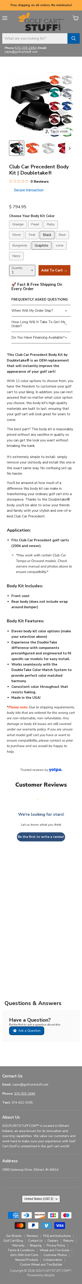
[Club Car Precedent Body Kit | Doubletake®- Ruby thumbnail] (64, 148)
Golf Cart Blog (13, 1241)
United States (38, 1199)
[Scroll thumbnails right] (68, 148)
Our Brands (14, 1236)
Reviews (32, 1236)
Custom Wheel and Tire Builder (41, 1265)
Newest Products (26, 1260)
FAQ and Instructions (57, 1236)
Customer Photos (55, 1255)
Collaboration (52, 1260)
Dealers (53, 1241)
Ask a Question (29, 1030)
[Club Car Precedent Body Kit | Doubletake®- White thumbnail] (48, 148)
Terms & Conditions (21, 1250)
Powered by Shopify (41, 1275)
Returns (68, 1241)
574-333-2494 (25, 48)
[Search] (73, 38)
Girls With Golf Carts (24, 1255)
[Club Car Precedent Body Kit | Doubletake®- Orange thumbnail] (32, 148)
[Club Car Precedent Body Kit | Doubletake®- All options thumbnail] (16, 148)
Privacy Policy (55, 1245)
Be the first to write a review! (41, 837)
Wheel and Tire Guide (54, 1250)
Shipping (35, 1245)
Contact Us (35, 1241)
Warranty (18, 1245)
